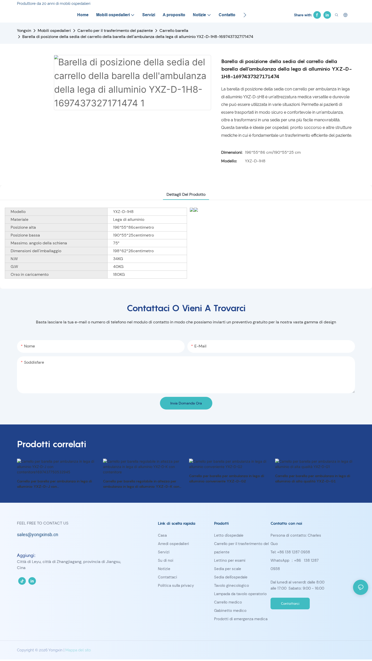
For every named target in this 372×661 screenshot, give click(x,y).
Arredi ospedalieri (173, 543)
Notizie (164, 568)
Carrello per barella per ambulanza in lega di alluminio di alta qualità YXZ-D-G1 (312, 478)
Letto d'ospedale (228, 535)
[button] (244, 15)
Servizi (164, 552)
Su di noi (165, 560)
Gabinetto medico (230, 610)
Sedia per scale (227, 568)
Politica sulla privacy (176, 585)
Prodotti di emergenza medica (240, 618)
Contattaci (167, 577)
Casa (162, 535)
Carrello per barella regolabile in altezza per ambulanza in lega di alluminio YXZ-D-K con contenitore (141, 484)
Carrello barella (173, 30)
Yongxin (24, 30)
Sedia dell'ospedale (230, 577)
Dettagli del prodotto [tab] (186, 194)
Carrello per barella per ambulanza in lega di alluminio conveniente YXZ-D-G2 (226, 478)
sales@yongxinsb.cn (37, 534)
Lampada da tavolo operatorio (240, 593)
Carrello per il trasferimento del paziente (115, 30)
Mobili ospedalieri (54, 30)
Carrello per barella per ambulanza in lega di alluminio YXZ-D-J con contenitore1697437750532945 (54, 484)
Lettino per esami (229, 560)
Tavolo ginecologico (231, 585)
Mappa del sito (78, 650)
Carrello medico (228, 602)
